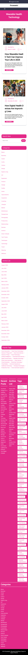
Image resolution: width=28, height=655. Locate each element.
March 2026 (4, 281)
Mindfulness (4, 211)
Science (3, 230)
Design (3, 168)
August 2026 (4, 265)
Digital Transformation (6, 358)
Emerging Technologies (19, 365)
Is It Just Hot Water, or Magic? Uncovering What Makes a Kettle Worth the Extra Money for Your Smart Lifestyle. (4, 405)
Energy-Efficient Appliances (21, 442)
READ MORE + (9, 70)
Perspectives (4, 214)
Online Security (22, 502)
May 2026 (3, 275)
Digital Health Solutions (22, 427)
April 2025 (4, 317)
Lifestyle (3, 204)
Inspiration (4, 198)
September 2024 (5, 340)
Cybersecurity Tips (22, 419)
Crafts (3, 162)
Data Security (22, 423)
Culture (3, 165)
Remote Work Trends (22, 519)
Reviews (3, 227)
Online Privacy (22, 499)
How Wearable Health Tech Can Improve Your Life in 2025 (14, 57)
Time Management (22, 548)
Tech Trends (4, 237)
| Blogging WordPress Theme (17, 651)
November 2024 (5, 333)
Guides (3, 188)
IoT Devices (21, 496)
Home (2, 191)
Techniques (4, 240)
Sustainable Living (21, 540)
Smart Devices (18, 360)
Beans (3, 152)
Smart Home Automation (7, 360)
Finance (3, 181)
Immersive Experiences (15, 364)
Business (3, 155)
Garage (3, 184)
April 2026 (4, 278)
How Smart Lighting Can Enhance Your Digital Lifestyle (4, 449)
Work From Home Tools (21, 579)
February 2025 (5, 324)
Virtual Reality (4, 364)
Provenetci (14, 6)
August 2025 (4, 304)
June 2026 (4, 271)
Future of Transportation (22, 452)
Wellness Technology (21, 575)
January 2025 (4, 327)
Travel (3, 247)
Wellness (3, 253)
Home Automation (5, 351)
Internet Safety (22, 493)
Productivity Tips (21, 506)
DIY (2, 175)
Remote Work (22, 515)
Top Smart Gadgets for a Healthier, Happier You (4, 391)
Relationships (4, 224)
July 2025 (3, 307)
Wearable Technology (18, 358)
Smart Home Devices (18, 353)
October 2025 (4, 297)
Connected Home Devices (18, 356)
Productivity (4, 220)
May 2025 (3, 314)
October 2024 (4, 337)
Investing (3, 201)
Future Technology (15, 354)
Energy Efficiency (21, 447)
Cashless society (21, 401)
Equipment (4, 178)
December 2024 (5, 330)
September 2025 (5, 301)
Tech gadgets (22, 544)
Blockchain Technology (16, 362)
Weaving (3, 250)
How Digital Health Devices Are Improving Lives (14, 109)
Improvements (5, 194)
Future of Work (22, 456)
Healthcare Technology (6, 365)
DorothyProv (11, 47)
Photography (4, 217)
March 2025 (4, 320)
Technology (4, 243)
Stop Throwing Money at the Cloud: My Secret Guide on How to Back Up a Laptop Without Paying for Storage (4, 425)
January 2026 (4, 288)
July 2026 (3, 268)
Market (3, 207)
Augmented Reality (21, 391)
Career (3, 158)
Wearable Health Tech (21, 565)
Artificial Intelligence (6, 356)
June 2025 (4, 310)
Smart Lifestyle (5, 233)
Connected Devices (21, 410)
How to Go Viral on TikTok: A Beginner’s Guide (3, 440)
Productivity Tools (5, 367)
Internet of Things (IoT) (6, 353)
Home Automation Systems (17, 367)
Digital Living (4, 171)
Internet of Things (5, 354)
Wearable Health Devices (22, 560)
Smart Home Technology (17, 351)
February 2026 (5, 284)
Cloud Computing (21, 405)
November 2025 (5, 294)
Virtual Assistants (5, 362)
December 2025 (5, 291)
